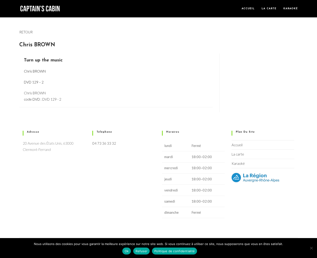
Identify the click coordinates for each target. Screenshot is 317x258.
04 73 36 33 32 (104, 143)
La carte (238, 154)
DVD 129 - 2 (51, 99)
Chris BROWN (35, 93)
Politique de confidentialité (174, 251)
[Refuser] (311, 248)
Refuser (141, 251)
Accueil (237, 145)
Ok (127, 251)
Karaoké (238, 163)
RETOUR (26, 32)
